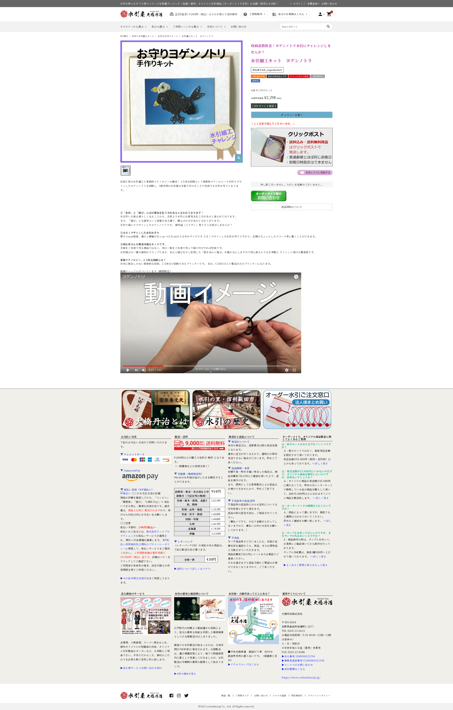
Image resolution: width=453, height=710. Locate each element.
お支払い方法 (129, 436)
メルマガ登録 (279, 695)
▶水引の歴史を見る (185, 673)
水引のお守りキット (168, 36)
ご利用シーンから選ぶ (186, 26)
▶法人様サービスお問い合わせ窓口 (141, 668)
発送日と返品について (242, 436)
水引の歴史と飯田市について (192, 593)
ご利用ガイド (242, 695)
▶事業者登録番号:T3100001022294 (303, 660)
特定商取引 (297, 695)
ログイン (296, 3)
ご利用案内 (252, 14)
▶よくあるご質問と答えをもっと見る (305, 565)
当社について (215, 26)
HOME (124, 36)
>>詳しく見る (320, 463)
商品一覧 (225, 695)
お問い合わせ (327, 3)
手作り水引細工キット (143, 36)
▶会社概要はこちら (293, 669)
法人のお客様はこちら (288, 14)
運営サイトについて (294, 593)
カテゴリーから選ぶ (132, 26)
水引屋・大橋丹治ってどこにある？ (249, 593)
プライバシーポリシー (319, 695)
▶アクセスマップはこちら (243, 664)
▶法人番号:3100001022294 (298, 656)
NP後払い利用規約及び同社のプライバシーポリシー (145, 544)
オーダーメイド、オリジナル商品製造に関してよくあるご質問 (306, 438)
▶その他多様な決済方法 (134, 578)
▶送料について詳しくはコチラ (192, 568)
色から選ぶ (158, 26)
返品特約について (291, 207)
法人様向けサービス (132, 593)
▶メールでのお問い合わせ (297, 664)
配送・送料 (181, 436)
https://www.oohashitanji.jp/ (301, 677)
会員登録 (310, 3)
